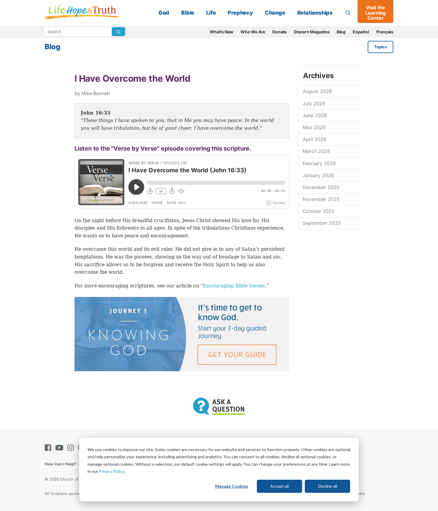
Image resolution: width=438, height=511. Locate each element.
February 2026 (319, 163)
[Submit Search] (118, 31)
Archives (318, 75)
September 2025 (322, 223)
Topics (380, 46)
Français (384, 31)
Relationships (315, 13)
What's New (221, 31)
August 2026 (317, 91)
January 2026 (318, 175)
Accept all (279, 486)
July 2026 (314, 103)
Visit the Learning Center (375, 12)
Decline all (327, 486)
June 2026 (315, 115)
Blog (341, 31)
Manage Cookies (231, 486)
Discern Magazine (312, 31)
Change (275, 13)
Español (361, 31)
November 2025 (321, 199)
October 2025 (319, 211)
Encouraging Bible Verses (234, 286)
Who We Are (252, 31)
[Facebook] (49, 447)
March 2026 (316, 151)
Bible (187, 13)
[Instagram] (71, 447)
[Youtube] (60, 447)
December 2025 (321, 187)
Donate (279, 31)
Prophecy (240, 13)
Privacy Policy (111, 471)
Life (211, 13)
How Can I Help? (60, 464)
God (164, 13)
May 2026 (314, 127)
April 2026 (315, 139)
